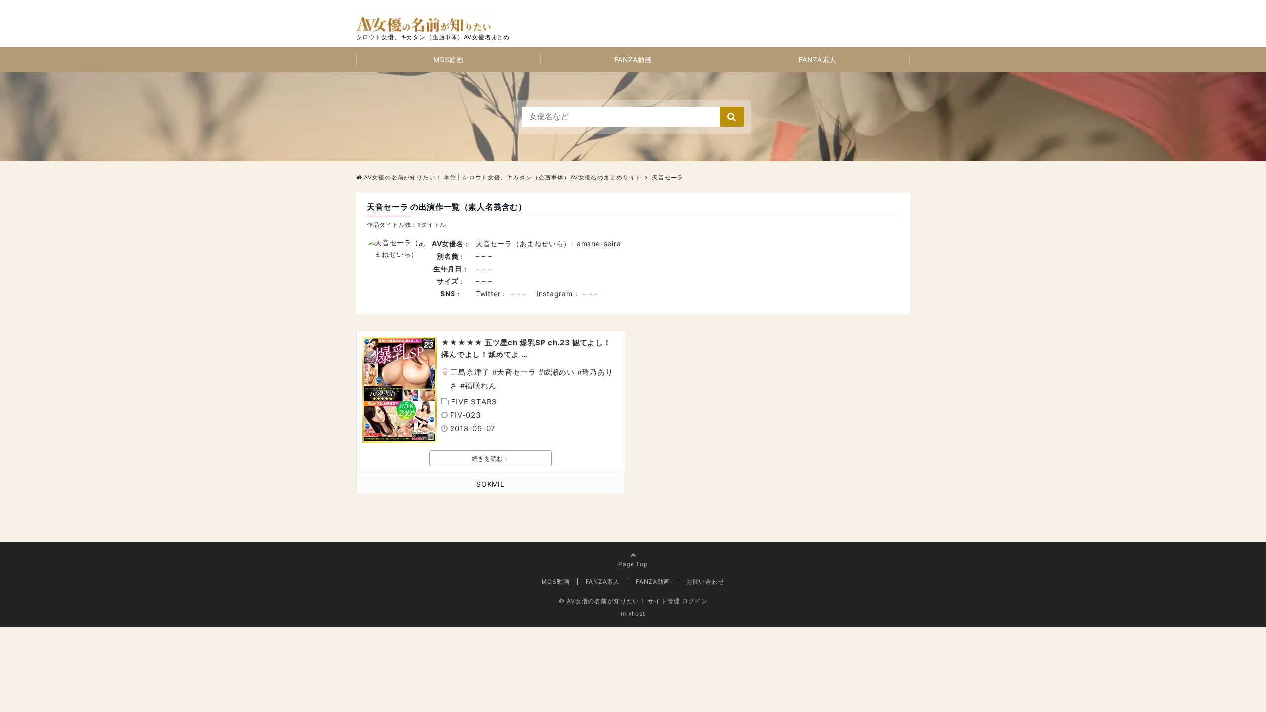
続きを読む (487, 458)
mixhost (633, 613)
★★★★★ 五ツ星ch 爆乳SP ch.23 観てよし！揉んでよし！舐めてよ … (526, 348)
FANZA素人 (818, 59)
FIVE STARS (474, 401)
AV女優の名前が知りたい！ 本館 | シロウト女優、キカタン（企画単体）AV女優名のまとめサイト (502, 177)
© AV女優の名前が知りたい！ (602, 601)
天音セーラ (516, 372)
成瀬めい (559, 372)
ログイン (695, 601)
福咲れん (480, 385)
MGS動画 (448, 59)
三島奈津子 (470, 372)
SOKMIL (490, 484)
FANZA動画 (633, 59)
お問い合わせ (705, 581)
